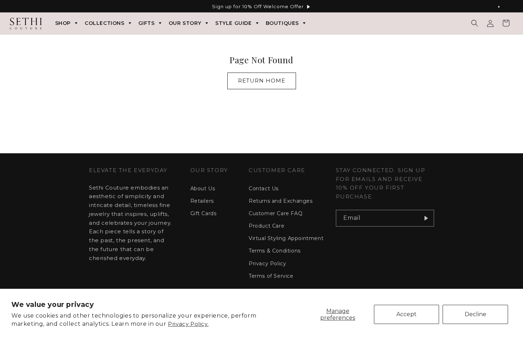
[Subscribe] (426, 218)
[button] (474, 23)
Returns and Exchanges (281, 201)
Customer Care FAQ (275, 213)
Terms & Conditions (275, 251)
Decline (475, 314)
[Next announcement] (503, 7)
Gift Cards (203, 213)
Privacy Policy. (188, 323)
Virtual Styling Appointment (286, 238)
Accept (406, 314)
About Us (202, 188)
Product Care (266, 226)
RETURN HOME (261, 80)
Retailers (202, 201)
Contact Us (264, 188)
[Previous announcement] (20, 7)
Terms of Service (271, 276)
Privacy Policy (267, 263)
